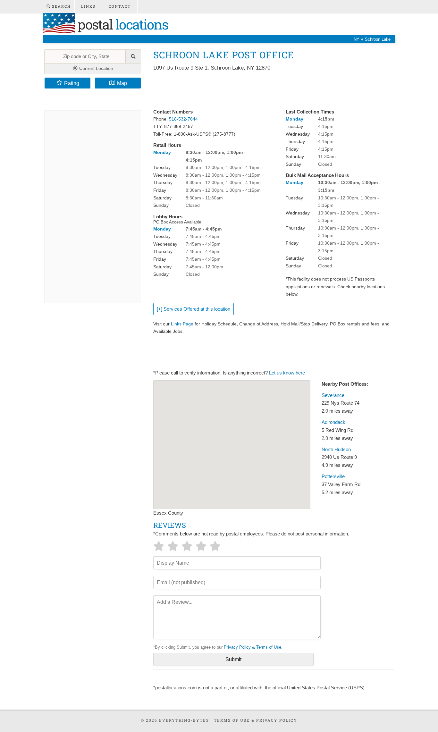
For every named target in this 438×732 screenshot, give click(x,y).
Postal (121, 24)
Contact (120, 6)
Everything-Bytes (184, 720)
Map (122, 83)
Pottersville (333, 476)
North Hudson (336, 449)
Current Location (95, 68)
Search (60, 6)
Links (88, 6)
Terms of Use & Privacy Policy (255, 720)
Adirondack (333, 422)
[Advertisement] (270, 90)
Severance (333, 395)
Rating (71, 83)
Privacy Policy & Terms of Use (252, 647)
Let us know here (287, 372)
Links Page (182, 323)
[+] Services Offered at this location (193, 309)
